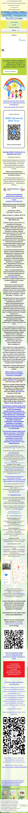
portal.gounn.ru (14, 277)
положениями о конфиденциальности (10, 808)
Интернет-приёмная (14, 27)
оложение (20, 509)
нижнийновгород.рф (15, 494)
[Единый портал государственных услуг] (13, 792)
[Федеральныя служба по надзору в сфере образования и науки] (22, 797)
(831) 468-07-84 (15, 7)
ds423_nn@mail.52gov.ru (15, 9)
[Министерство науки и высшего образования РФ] (5, 797)
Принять (23, 805)
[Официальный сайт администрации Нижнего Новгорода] (5, 792)
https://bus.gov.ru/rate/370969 (14, 623)
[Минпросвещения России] (14, 797)
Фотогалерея (14, 22)
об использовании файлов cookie (9, 810)
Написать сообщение (10, 71)
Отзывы (14, 24)
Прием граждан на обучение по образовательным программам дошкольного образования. (14, 373)
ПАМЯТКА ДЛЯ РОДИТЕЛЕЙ (14, 201)
